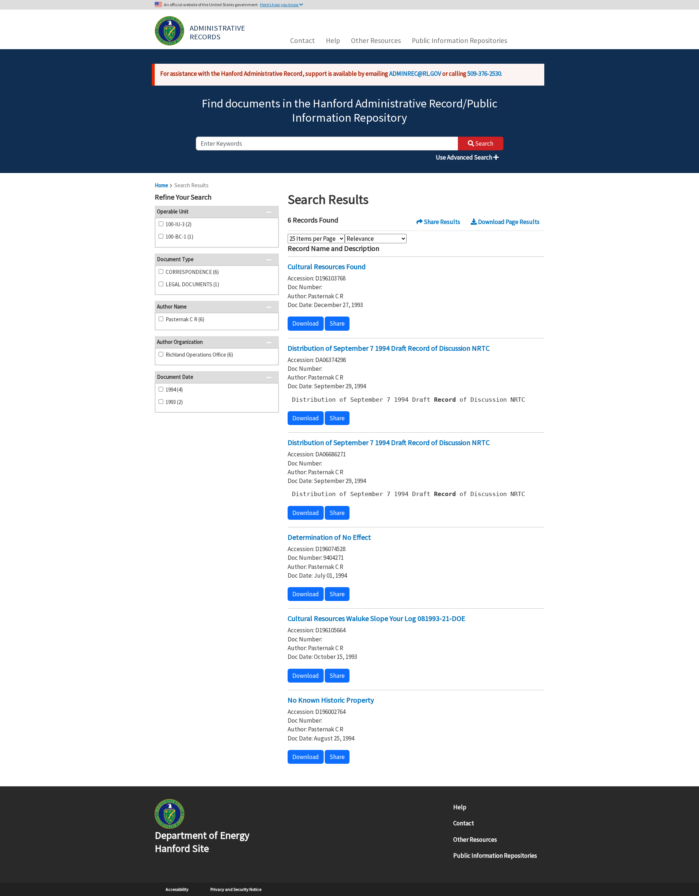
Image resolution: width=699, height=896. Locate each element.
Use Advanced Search (464, 157)
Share (337, 323)
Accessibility (177, 889)
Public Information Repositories (459, 40)
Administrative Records (218, 31)
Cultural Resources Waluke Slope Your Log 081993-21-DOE (376, 618)
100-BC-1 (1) (179, 236)
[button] (271, 198)
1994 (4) (174, 389)
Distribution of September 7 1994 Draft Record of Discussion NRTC (389, 348)
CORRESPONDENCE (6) (192, 271)
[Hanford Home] (169, 813)
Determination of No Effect (329, 537)
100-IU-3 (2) (178, 224)
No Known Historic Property (331, 699)
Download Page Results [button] (508, 222)
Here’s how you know (279, 4)
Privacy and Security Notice (235, 889)
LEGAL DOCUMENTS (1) (192, 284)
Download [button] (305, 323)
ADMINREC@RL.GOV (415, 74)
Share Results (441, 222)
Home (161, 185)
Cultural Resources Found (327, 266)
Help (333, 40)
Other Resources (376, 40)
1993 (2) (174, 401)
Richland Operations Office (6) (199, 354)
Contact (302, 40)
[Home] (169, 31)
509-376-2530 (484, 74)
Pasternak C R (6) (185, 319)
